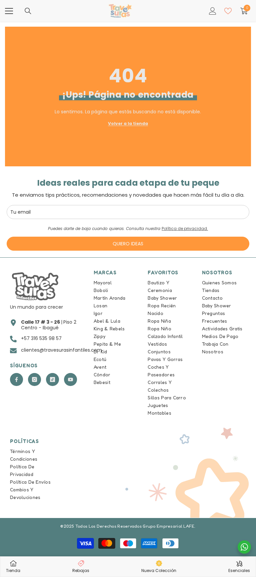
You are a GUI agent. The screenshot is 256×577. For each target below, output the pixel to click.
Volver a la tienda (128, 123)
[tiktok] (52, 379)
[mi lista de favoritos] (228, 11)
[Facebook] (16, 379)
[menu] (9, 11)
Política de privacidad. (185, 228)
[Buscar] (28, 11)
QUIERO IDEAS (128, 243)
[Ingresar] (212, 11)
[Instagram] (34, 379)
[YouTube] (70, 379)
